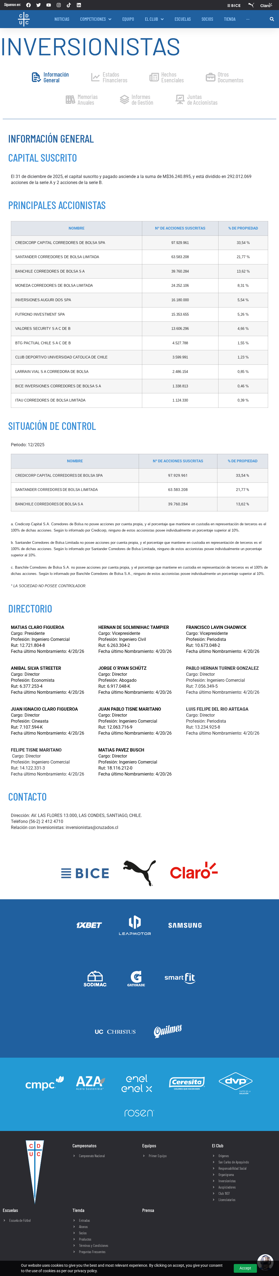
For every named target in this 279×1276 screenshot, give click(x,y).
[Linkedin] (79, 5)
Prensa (148, 1210)
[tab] (50, 77)
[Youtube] (48, 5)
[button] (272, 19)
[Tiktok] (68, 5)
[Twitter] (38, 5)
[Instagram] (58, 5)
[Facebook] (28, 5)
